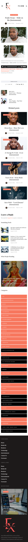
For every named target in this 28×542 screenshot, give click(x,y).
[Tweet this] (18, 84)
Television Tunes (7, 400)
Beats (4, 304)
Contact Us (4, 455)
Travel (4, 407)
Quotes (4, 369)
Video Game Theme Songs (9, 427)
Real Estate (6, 373)
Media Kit (3, 445)
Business (5, 308)
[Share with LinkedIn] (19, 84)
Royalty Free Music (8, 381)
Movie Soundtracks (8, 350)
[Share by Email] (23, 84)
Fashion (4, 323)
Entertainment (6, 319)
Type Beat (5, 415)
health (4, 331)
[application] (14, 66)
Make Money (6, 346)
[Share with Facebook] (16, 84)
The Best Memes (7, 404)
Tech (3, 392)
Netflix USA (5, 357)
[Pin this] (21, 84)
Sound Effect (6, 384)
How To (4, 338)
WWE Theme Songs (7, 431)
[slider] (24, 66)
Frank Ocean (14, 81)
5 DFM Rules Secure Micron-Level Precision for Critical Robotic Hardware (18, 248)
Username (5, 423)
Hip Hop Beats (7, 114)
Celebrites (5, 311)
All (3, 296)
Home (2, 442)
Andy (6, 511)
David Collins (11, 23)
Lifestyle (5, 342)
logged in (10, 218)
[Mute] (21, 66)
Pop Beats (5, 365)
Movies (4, 354)
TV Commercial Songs (8, 411)
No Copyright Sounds (8, 361)
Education (5, 315)
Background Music (8, 300)
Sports (4, 388)
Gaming (4, 327)
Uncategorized (6, 419)
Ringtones (6, 263)
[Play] (2, 66)
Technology (6, 396)
